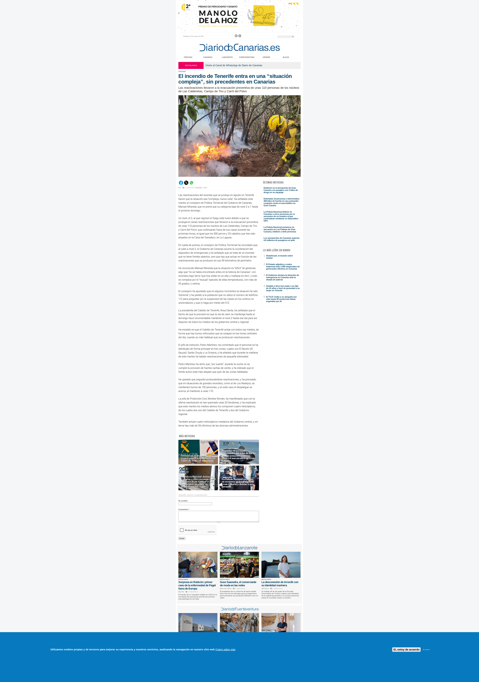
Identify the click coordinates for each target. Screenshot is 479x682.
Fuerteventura (246, 57)
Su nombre (183, 501)
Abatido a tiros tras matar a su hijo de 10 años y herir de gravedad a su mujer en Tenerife (283, 288)
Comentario (183, 509)
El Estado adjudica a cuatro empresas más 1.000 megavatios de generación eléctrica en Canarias (283, 266)
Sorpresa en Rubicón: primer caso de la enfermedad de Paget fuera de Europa (197, 585)
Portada (188, 57)
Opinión (266, 57)
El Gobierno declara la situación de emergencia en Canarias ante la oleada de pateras (282, 277)
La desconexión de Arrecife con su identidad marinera (279, 584)
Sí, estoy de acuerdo (406, 649)
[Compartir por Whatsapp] (191, 184)
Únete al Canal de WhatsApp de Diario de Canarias (233, 65)
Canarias (207, 57)
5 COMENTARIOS (277, 588)
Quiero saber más (225, 649)
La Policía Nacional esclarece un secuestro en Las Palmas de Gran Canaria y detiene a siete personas (238, 483)
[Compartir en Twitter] (186, 184)
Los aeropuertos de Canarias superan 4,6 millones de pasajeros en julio (281, 239)
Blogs (286, 57)
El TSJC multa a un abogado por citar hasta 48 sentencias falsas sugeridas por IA (281, 299)
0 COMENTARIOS (190, 187)
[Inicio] (239, 51)
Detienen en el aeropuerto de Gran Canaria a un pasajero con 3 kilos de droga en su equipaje (198, 458)
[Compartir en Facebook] (181, 184)
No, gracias (426, 649)
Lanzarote (227, 57)
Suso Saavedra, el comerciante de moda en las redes (238, 584)
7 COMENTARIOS (240, 588)
